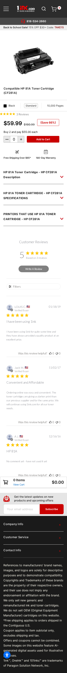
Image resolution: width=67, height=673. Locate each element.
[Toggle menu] (8, 9)
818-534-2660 (36, 21)
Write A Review (33, 268)
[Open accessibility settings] (7, 654)
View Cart (18, 484)
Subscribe (51, 509)
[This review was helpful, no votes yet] (50, 353)
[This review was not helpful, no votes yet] (57, 353)
